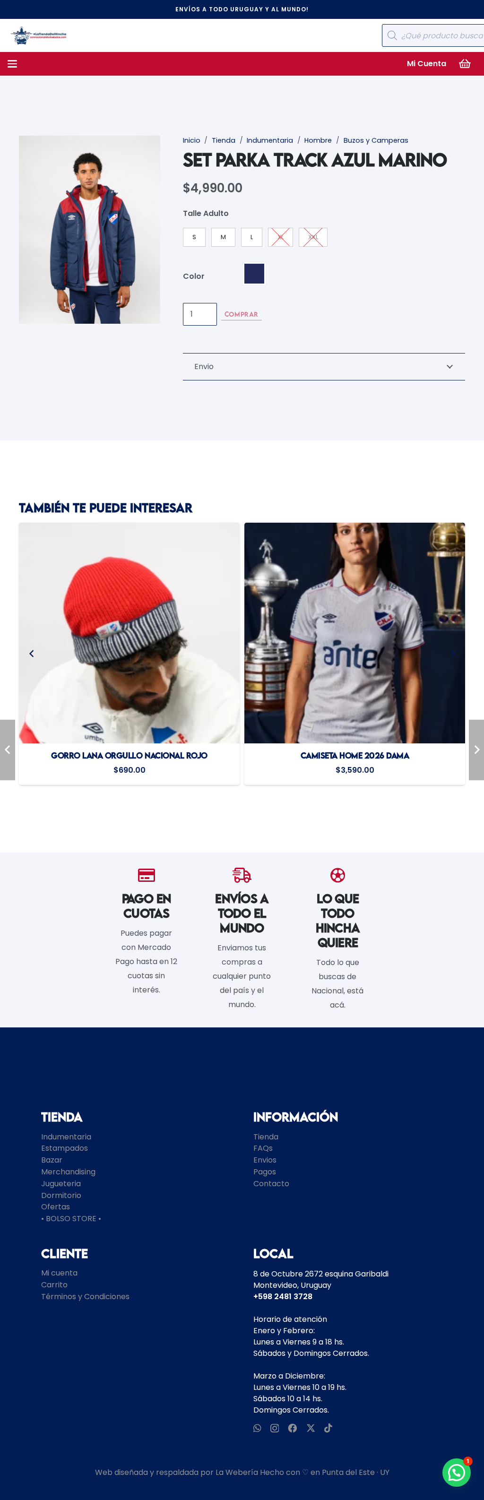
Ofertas (55, 1206)
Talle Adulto (206, 213)
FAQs (263, 1148)
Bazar (51, 1160)
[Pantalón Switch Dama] (355, 633)
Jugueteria (61, 1183)
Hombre (318, 140)
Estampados (64, 1148)
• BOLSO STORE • (71, 1218)
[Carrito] (465, 64)
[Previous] (32, 654)
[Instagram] (274, 1428)
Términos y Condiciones (85, 1296)
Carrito (54, 1284)
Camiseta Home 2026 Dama (130, 755)
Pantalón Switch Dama (355, 755)
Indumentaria (270, 140)
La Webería (237, 1472)
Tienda (223, 140)
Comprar (242, 314)
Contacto (271, 1183)
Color (194, 276)
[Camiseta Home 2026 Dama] (130, 633)
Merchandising (68, 1171)
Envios (265, 1160)
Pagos (264, 1171)
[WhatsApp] (257, 1427)
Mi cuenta (59, 1272)
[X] (310, 1427)
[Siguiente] (452, 654)
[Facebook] (292, 1427)
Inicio (191, 140)
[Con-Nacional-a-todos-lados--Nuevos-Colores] (38, 35)
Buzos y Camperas (376, 140)
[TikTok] (328, 1427)
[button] (12, 64)
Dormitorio (61, 1195)
